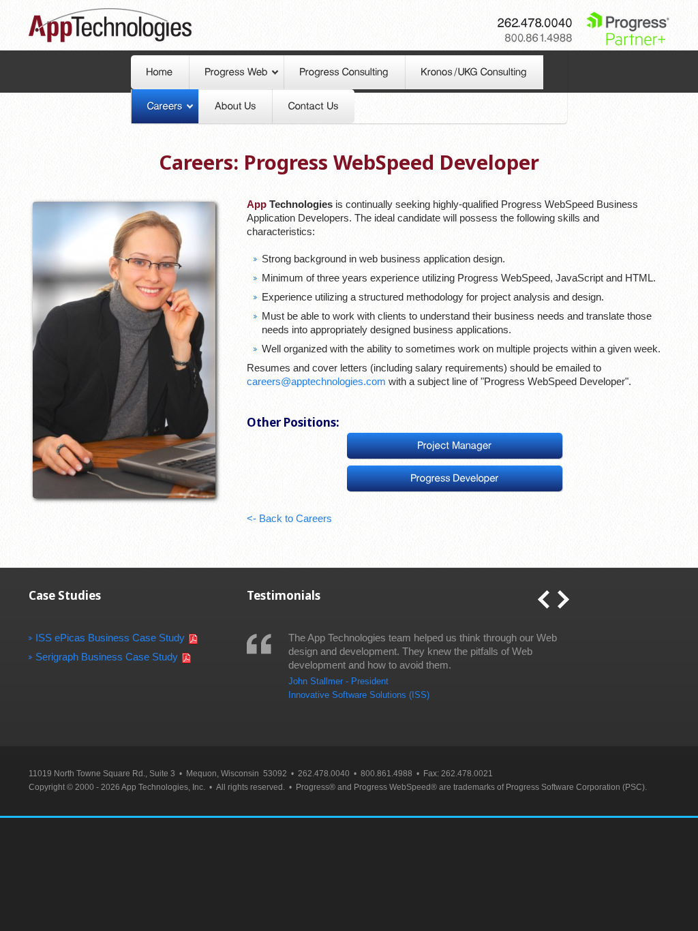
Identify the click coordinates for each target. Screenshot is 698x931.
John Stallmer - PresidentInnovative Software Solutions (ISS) (358, 688)
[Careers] (165, 106)
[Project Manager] (454, 446)
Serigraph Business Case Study (106, 656)
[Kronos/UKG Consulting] (474, 72)
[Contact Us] (313, 106)
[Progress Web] (236, 72)
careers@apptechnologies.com (316, 381)
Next (563, 599)
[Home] (160, 72)
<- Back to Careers (289, 518)
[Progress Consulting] (344, 72)
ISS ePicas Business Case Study (110, 637)
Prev (543, 599)
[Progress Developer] (454, 478)
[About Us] (235, 106)
